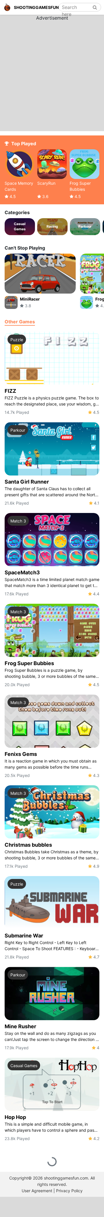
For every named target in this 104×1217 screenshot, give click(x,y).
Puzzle (16, 339)
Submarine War (24, 936)
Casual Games (23, 1065)
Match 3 (18, 520)
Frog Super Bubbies (29, 663)
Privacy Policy (69, 1190)
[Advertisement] (52, 73)
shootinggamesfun (36, 7)
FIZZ (10, 391)
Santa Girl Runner (27, 482)
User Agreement (37, 1190)
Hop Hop (15, 1117)
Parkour (17, 430)
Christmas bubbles (28, 845)
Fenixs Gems (21, 754)
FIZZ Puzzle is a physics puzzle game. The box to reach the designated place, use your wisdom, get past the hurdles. (52, 401)
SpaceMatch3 (22, 572)
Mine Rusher (20, 1026)
